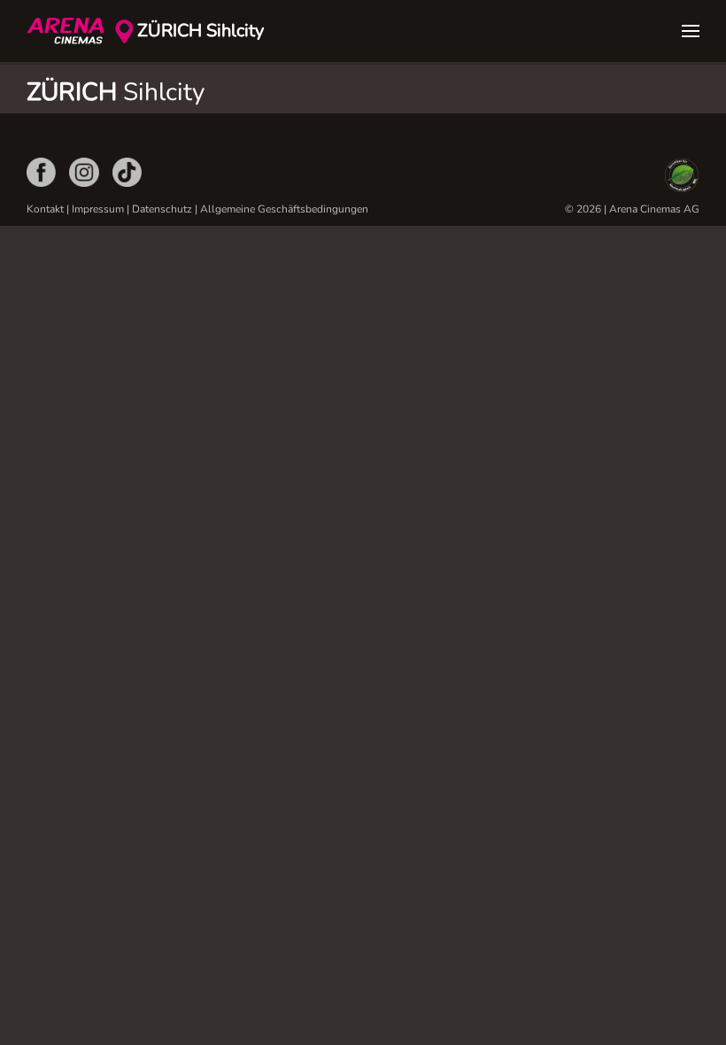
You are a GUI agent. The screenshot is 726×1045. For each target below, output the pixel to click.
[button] (690, 31)
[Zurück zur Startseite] (71, 31)
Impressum (98, 209)
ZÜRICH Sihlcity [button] (200, 31)
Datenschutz (162, 209)
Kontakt (45, 209)
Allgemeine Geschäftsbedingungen (284, 209)
